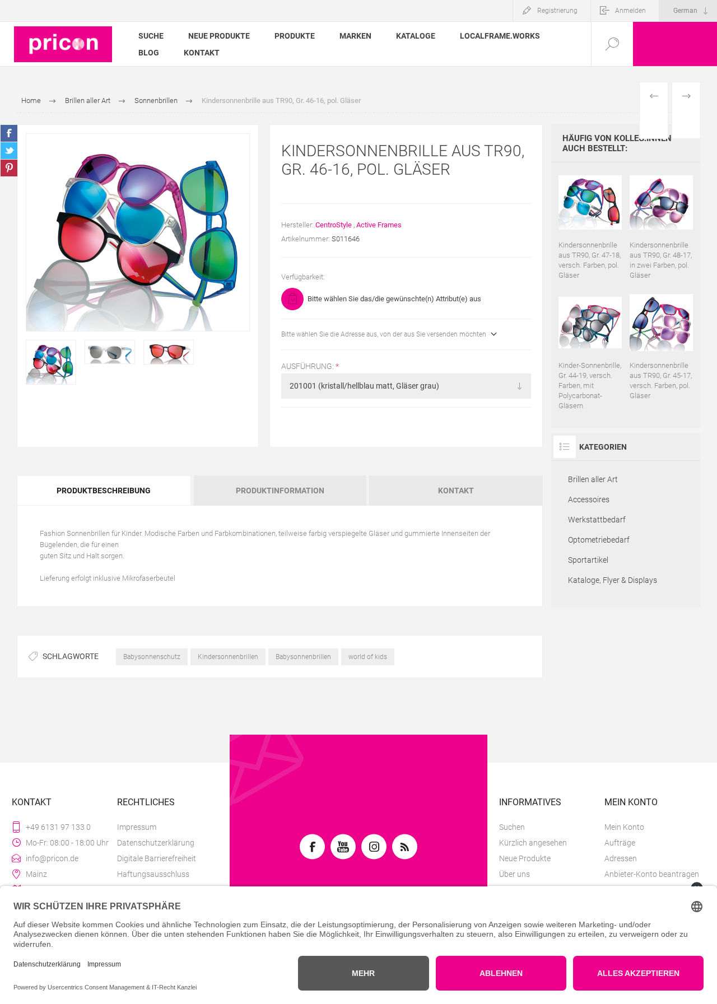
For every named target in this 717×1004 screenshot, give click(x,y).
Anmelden (630, 11)
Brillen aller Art (593, 479)
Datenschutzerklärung (155, 842)
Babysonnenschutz (151, 657)
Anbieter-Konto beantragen (651, 874)
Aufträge (619, 842)
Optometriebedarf (599, 539)
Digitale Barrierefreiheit (156, 858)
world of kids (367, 657)
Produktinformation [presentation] (280, 490)
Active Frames (379, 225)
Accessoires (588, 499)
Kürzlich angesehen (533, 842)
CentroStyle (333, 225)
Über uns (514, 874)
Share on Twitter (9, 150)
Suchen (512, 827)
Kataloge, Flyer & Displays (612, 580)
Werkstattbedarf (597, 519)
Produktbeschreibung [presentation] (104, 490)
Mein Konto (624, 827)
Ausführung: (308, 366)
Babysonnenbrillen (303, 657)
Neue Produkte (525, 858)
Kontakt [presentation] (456, 490)
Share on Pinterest (9, 168)
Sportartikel (588, 559)
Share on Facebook (9, 133)
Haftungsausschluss (153, 874)
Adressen (620, 858)
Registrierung (557, 11)
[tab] (104, 490)
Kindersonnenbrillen (228, 657)
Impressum (136, 827)
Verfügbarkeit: (303, 277)
